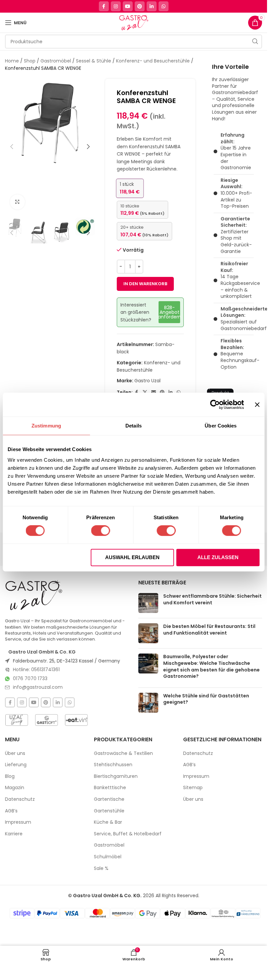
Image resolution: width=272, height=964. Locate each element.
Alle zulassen (217, 557)
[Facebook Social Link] (104, 6)
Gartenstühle (109, 811)
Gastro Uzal (147, 380)
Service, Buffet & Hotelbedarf (128, 834)
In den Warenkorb (145, 284)
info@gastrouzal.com (38, 687)
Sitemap (193, 787)
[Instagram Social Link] (116, 6)
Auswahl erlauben (132, 557)
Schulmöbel (107, 857)
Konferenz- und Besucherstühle (153, 61)
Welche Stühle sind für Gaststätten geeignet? (206, 699)
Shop (29, 61)
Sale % (101, 868)
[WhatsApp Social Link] (164, 6)
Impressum (18, 822)
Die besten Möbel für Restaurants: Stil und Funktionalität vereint (209, 629)
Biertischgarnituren (116, 776)
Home (12, 61)
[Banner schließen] (257, 405)
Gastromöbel (55, 61)
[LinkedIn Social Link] (152, 6)
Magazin (14, 787)
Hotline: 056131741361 (36, 669)
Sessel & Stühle (93, 61)
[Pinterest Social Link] (140, 6)
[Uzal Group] (16, 720)
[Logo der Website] (133, 22)
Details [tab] (133, 425)
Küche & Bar (108, 822)
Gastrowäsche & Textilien (123, 753)
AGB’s (11, 811)
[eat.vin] (76, 720)
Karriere (14, 834)
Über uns (15, 753)
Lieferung (16, 765)
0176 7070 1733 (30, 678)
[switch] (100, 530)
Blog (10, 776)
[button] (11, 146)
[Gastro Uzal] (34, 595)
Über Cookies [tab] (221, 425)
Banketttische (110, 787)
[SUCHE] (255, 42)
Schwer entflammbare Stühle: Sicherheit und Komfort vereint (212, 599)
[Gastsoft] (46, 720)
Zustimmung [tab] (46, 425)
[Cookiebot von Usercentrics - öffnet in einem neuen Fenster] (215, 405)
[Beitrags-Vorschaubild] (148, 603)
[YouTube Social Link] (128, 6)
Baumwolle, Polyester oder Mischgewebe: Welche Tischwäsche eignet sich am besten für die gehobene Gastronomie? (211, 666)
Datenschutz (20, 799)
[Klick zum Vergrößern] (17, 201)
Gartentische (109, 799)
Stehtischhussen (113, 765)
